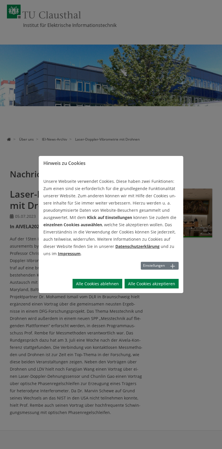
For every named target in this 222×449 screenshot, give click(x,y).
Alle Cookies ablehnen (97, 283)
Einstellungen (154, 265)
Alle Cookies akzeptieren (151, 283)
